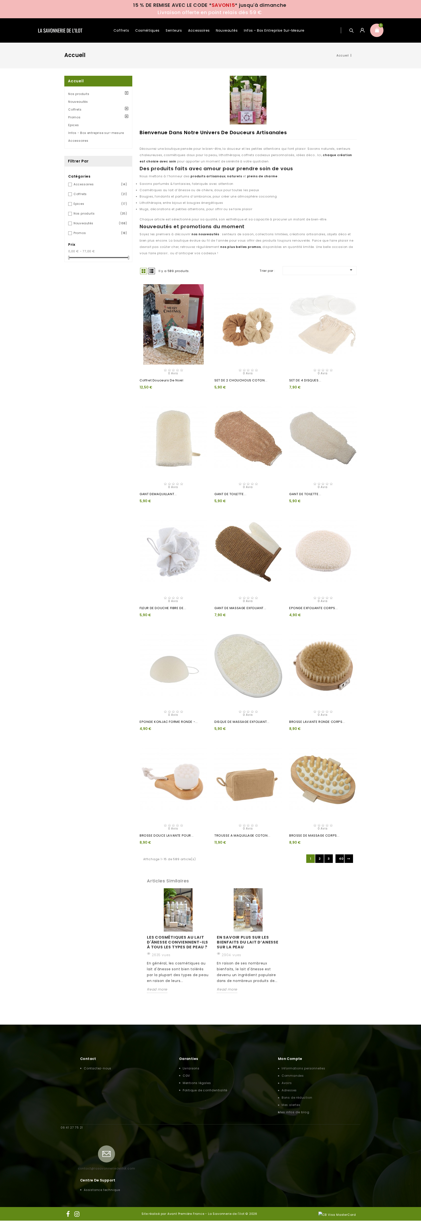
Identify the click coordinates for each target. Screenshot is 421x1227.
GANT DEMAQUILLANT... (158, 494)
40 (341, 859)
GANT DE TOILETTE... (230, 494)
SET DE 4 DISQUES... (305, 380)
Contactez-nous (97, 1068)
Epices (73, 125)
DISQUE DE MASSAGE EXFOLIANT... (241, 721)
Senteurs (174, 30)
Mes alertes (291, 1105)
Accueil (76, 81)
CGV (186, 1076)
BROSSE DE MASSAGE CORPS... (314, 835)
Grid (143, 271)
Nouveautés (227, 30)
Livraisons (191, 1068)
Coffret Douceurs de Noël (161, 380)
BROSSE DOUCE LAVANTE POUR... (167, 835)
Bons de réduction (297, 1097)
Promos (74, 117)
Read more (157, 989)
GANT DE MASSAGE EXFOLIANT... (240, 608)
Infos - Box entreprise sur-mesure (274, 30)
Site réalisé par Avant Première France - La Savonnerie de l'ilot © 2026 (199, 1214)
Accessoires (199, 30)
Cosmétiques (147, 30)
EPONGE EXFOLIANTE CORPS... (313, 608)
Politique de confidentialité (205, 1090)
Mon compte (290, 1058)
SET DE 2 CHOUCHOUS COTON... (240, 380)
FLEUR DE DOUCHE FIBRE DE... (163, 608)
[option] (178, 940)
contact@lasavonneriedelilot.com (106, 1168)
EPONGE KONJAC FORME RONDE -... (169, 721)
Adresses (289, 1090)
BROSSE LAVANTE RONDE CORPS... (317, 721)
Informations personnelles (303, 1068)
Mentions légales (197, 1083)
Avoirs (287, 1083)
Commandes (293, 1076)
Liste (151, 271)
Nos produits (78, 94)
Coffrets (121, 30)
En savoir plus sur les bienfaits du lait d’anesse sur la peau (247, 942)
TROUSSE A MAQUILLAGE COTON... (242, 835)
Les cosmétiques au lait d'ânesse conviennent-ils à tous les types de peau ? (177, 942)
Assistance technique (102, 1190)
